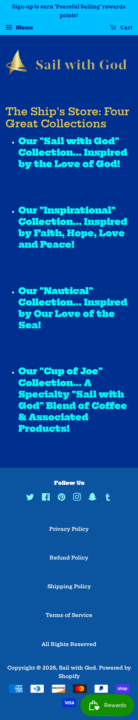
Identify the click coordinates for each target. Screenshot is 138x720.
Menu (23, 27)
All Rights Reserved (69, 644)
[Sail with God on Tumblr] (108, 498)
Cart (125, 28)
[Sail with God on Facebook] (46, 498)
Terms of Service (69, 615)
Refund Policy (69, 558)
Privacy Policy (69, 529)
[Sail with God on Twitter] (30, 498)
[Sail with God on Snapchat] (92, 498)
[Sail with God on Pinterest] (61, 498)
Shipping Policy (69, 586)
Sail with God (77, 668)
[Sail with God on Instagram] (77, 498)
